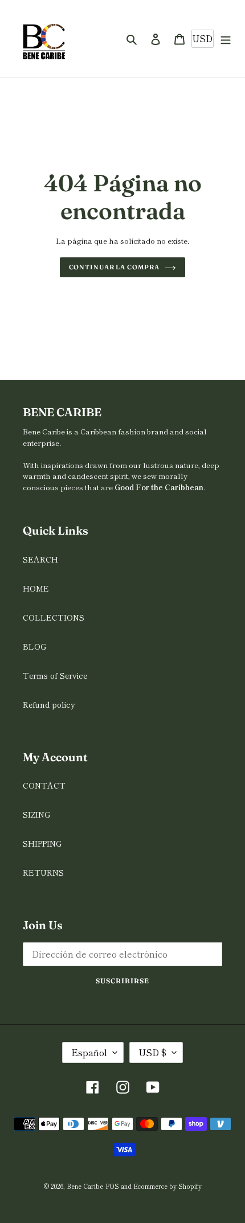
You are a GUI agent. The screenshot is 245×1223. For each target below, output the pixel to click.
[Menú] (226, 39)
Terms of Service (55, 675)
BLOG (34, 646)
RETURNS (43, 872)
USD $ (152, 1052)
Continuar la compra (114, 267)
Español (89, 1052)
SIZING (36, 814)
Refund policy (49, 704)
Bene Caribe (85, 1186)
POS (112, 1186)
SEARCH (40, 559)
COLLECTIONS (53, 617)
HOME (36, 588)
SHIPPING (42, 843)
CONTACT (44, 785)
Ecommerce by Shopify (167, 1186)
